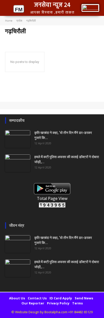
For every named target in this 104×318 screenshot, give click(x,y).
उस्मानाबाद (54, 39)
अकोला (10, 39)
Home (8, 20)
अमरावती (23, 39)
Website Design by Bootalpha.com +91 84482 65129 (54, 312)
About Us (17, 298)
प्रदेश (19, 20)
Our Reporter (32, 303)
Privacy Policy (58, 303)
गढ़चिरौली (96, 39)
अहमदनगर (38, 39)
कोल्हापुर (83, 39)
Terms (77, 303)
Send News (84, 298)
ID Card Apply (60, 298)
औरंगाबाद (68, 39)
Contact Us (37, 298)
